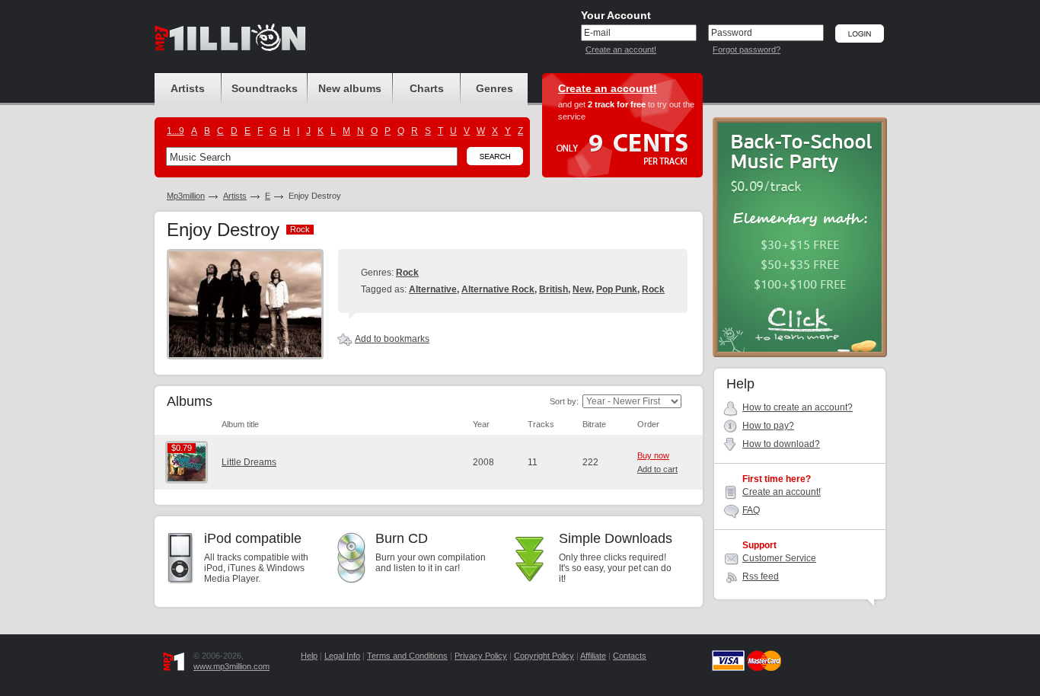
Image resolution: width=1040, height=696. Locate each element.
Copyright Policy (544, 655)
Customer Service (779, 558)
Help (309, 655)
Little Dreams (249, 462)
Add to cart (657, 469)
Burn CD (401, 538)
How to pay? (768, 425)
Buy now (653, 455)
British (553, 289)
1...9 (175, 131)
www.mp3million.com (231, 666)
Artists (235, 195)
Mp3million (186, 195)
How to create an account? (797, 407)
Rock (407, 272)
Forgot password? (746, 49)
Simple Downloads (615, 538)
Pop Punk (616, 289)
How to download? (781, 444)
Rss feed (760, 576)
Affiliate (593, 655)
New (582, 289)
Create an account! (620, 49)
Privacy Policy (481, 655)
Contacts (629, 655)
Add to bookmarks (392, 339)
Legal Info (342, 655)
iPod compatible (252, 538)
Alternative (433, 289)
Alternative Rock (497, 289)
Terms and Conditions (407, 655)
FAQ (751, 510)
